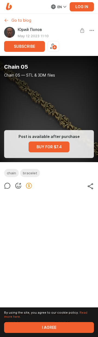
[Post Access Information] (82, 30)
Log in (81, 7)
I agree (49, 327)
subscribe (24, 46)
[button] (9, 6)
